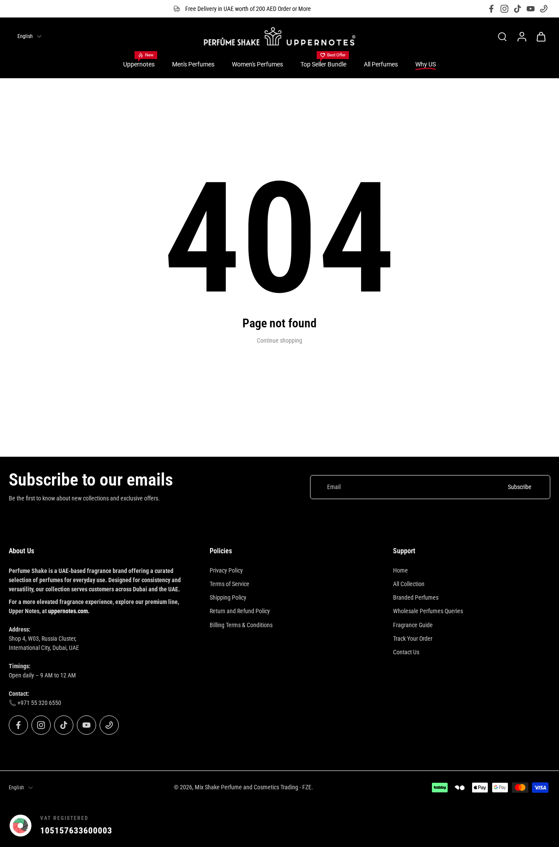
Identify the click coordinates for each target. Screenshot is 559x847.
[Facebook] (491, 8)
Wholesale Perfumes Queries (428, 610)
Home (400, 570)
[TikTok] (517, 8)
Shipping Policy (228, 597)
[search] (502, 36)
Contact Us (406, 652)
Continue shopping (279, 340)
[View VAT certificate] (529, 825)
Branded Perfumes (415, 597)
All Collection (408, 583)
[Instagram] (504, 8)
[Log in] (521, 36)
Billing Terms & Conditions (241, 624)
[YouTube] (530, 8)
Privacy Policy (226, 570)
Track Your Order (412, 638)
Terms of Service (229, 583)
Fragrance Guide (413, 624)
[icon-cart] (540, 36)
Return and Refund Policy (240, 610)
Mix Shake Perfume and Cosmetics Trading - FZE (253, 787)
